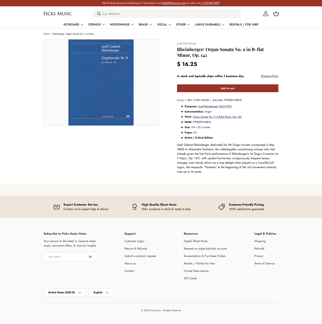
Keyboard (71, 24)
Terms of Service (264, 263)
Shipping (260, 241)
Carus (180, 100)
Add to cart (227, 88)
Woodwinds (120, 24)
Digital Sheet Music (196, 241)
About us (130, 263)
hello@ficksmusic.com (173, 3)
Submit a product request (140, 256)
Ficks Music (155, 310)
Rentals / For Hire (243, 24)
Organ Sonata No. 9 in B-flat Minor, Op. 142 (217, 117)
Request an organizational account (205, 248)
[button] (276, 13)
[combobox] (167, 13)
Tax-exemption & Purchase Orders (204, 256)
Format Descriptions (196, 271)
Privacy (258, 256)
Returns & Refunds (135, 248)
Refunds (259, 248)
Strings (94, 24)
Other (181, 24)
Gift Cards (190, 278)
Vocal (162, 24)
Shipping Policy (269, 76)
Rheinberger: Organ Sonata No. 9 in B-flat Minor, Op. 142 (75, 34)
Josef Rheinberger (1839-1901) (215, 106)
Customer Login (134, 241)
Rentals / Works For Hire (199, 263)
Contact (129, 271)
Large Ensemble (207, 24)
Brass (143, 24)
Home (46, 34)
